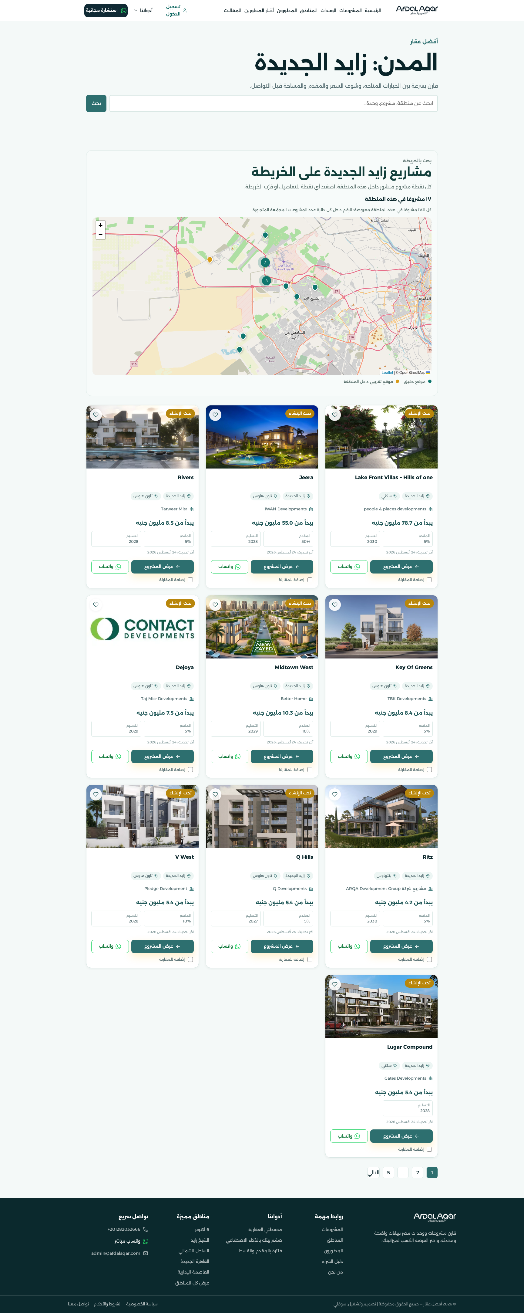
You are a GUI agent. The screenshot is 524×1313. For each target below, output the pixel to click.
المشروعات (350, 10)
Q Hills (304, 857)
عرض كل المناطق (192, 1283)
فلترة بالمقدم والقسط (260, 1251)
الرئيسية (373, 10)
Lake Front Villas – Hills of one (394, 477)
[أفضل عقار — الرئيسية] (435, 1217)
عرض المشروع (397, 566)
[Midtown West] (262, 626)
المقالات (232, 10)
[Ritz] (381, 816)
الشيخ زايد (200, 1240)
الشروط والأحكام (107, 1304)
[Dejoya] (142, 626)
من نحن (335, 1272)
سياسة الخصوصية (142, 1304)
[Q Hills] (262, 816)
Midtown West (294, 667)
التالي (373, 1173)
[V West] (142, 816)
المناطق (308, 10)
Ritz (428, 857)
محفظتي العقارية (265, 1229)
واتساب (345, 566)
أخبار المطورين (259, 10)
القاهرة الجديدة (194, 1261)
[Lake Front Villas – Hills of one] (381, 437)
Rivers (186, 477)
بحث (96, 103)
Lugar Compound (410, 1047)
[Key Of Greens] (381, 626)
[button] (209, 260)
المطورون (287, 10)
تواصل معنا (78, 1304)
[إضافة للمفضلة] (335, 415)
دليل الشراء (332, 1261)
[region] (262, 296)
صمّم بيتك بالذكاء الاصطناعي (254, 1240)
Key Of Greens (414, 667)
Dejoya (185, 667)
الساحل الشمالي (194, 1251)
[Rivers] (142, 437)
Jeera (306, 477)
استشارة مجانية (102, 10)
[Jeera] (262, 437)
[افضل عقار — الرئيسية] (417, 10)
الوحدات (328, 10)
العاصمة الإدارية (193, 1272)
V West (184, 857)
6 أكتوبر (202, 1229)
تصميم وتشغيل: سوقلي (355, 1304)
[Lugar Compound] (381, 1006)
